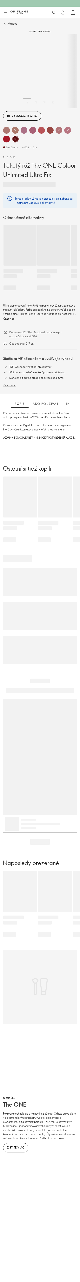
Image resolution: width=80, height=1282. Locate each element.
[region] (40, 71)
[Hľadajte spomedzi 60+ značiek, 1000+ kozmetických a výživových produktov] (54, 12)
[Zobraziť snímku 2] (36, 102)
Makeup (12, 23)
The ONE (9, 157)
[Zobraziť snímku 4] (53, 102)
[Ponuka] (5, 12)
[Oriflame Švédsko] (19, 12)
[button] (6, 130)
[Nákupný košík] (73, 12)
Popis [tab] (20, 404)
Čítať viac (8, 318)
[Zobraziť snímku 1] (27, 102)
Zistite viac (9, 385)
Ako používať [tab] (45, 404)
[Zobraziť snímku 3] (44, 102)
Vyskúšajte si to (24, 116)
